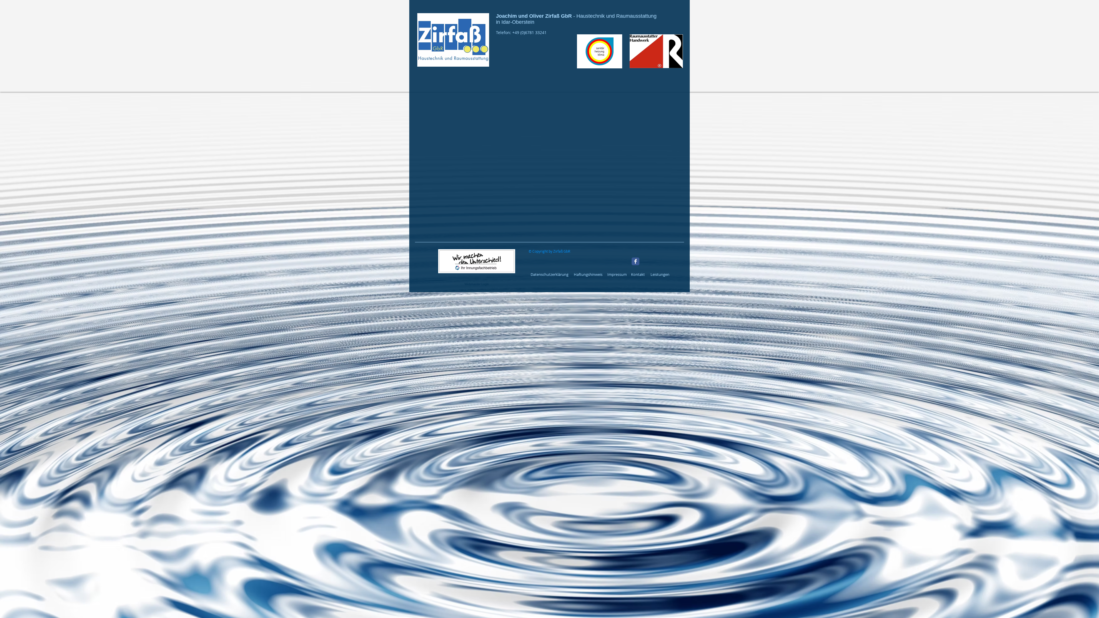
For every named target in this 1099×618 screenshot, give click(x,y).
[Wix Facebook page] (635, 261)
